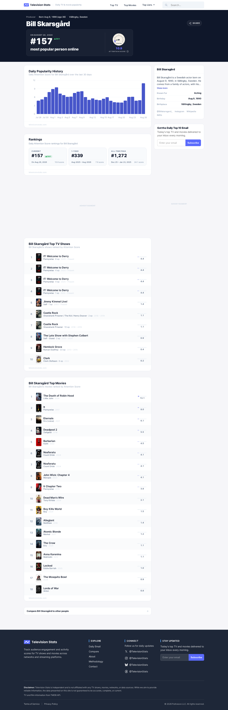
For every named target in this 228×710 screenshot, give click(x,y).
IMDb (159, 115)
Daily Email (94, 646)
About (92, 656)
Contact (93, 666)
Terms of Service (32, 704)
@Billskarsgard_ (164, 111)
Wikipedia (191, 111)
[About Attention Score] (127, 51)
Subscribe (193, 142)
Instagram (179, 111)
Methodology (96, 661)
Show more (162, 88)
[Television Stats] (37, 4)
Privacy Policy (51, 704)
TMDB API (55, 695)
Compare (94, 651)
